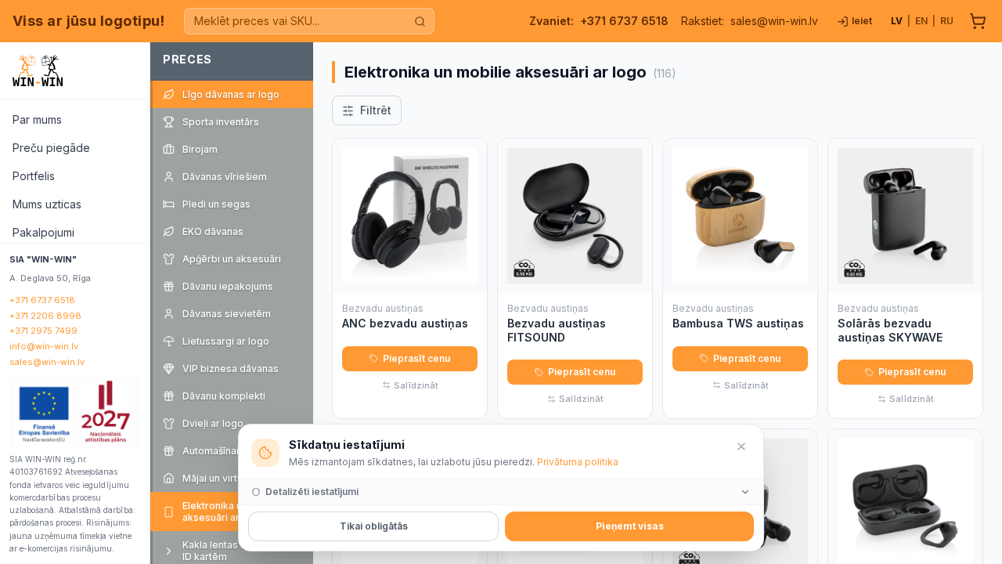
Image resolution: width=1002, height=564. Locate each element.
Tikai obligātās (374, 526)
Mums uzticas (47, 204)
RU (946, 21)
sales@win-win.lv (774, 20)
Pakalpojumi (43, 232)
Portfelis (34, 176)
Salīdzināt (416, 385)
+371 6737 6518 (624, 20)
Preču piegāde (51, 147)
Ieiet (862, 21)
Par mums (37, 119)
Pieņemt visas (630, 526)
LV (897, 21)
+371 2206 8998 (45, 315)
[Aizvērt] (741, 446)
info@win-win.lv (43, 346)
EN (921, 21)
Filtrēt (375, 110)
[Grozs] (977, 21)
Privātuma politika (577, 462)
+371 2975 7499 (43, 330)
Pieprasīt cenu (416, 358)
